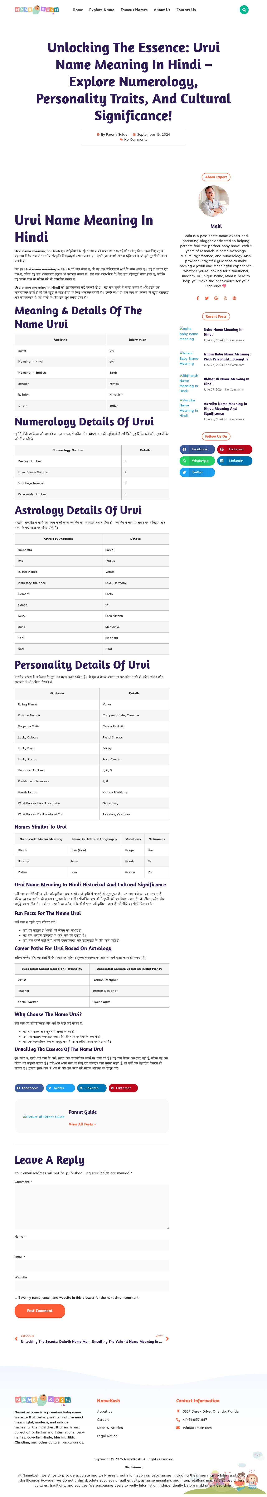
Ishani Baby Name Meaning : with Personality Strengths (227, 356)
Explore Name (101, 10)
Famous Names (134, 10)
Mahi (216, 226)
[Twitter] (207, 298)
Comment (23, 1182)
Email (20, 1257)
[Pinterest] (234, 298)
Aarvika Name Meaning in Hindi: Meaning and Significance (225, 408)
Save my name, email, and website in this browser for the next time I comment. (79, 1297)
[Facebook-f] (198, 298)
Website (21, 1277)
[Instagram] (225, 298)
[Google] (216, 298)
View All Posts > (82, 1124)
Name (20, 1236)
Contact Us (186, 10)
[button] (244, 9)
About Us (162, 10)
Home (78, 10)
